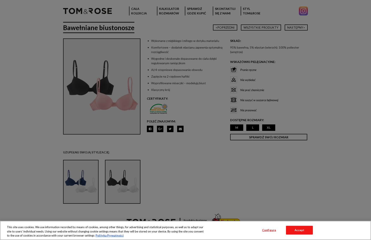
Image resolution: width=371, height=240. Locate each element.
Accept (299, 230)
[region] (185, 230)
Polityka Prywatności (110, 235)
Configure (269, 230)
